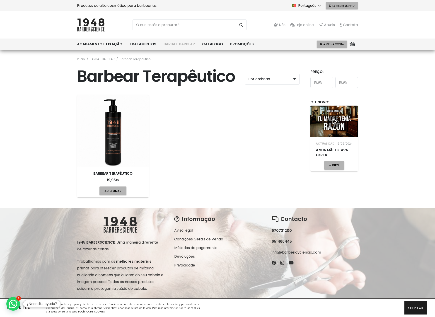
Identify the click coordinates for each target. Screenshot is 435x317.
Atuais (329, 24)
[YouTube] (291, 263)
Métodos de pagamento (196, 247)
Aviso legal (183, 230)
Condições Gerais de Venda (198, 239)
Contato (350, 24)
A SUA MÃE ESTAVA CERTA (332, 152)
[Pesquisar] (241, 24)
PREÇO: (317, 71)
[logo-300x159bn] (91, 25)
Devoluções (184, 256)
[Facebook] (274, 263)
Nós (281, 24)
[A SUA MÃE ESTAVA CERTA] (334, 121)
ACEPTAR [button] (416, 308)
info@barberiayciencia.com (296, 252)
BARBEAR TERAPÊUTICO (113, 173)
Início (81, 59)
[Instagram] (282, 263)
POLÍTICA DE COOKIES (91, 311)
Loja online (304, 24)
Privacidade (184, 265)
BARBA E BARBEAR (102, 59)
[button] (306, 5)
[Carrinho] (352, 44)
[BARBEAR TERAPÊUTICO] (113, 131)
